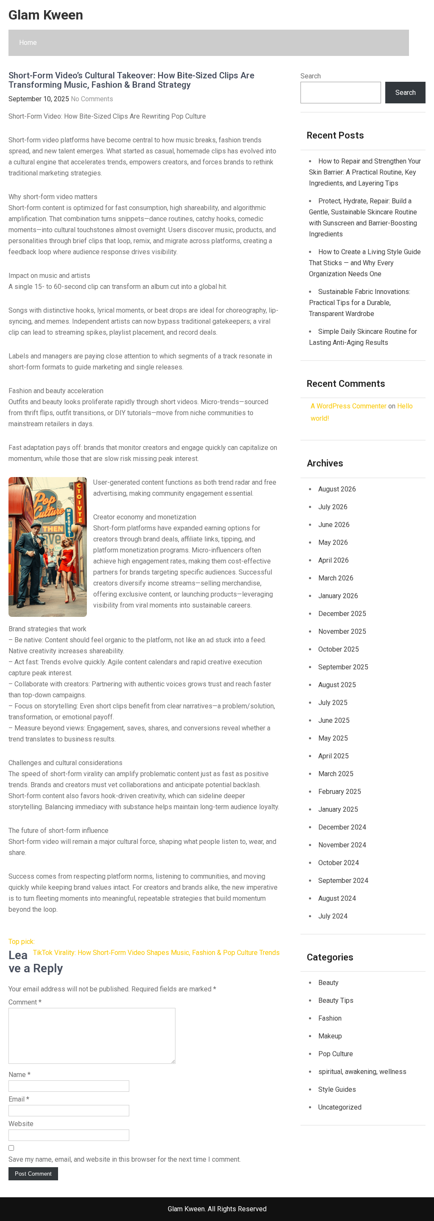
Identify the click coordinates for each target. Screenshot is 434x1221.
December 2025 (342, 614)
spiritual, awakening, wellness (362, 1072)
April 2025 (333, 756)
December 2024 (342, 827)
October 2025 (338, 649)
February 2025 (339, 792)
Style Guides (337, 1089)
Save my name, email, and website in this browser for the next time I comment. (124, 1159)
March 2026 (335, 578)
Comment (25, 1002)
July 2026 (333, 507)
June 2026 (334, 525)
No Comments (92, 99)
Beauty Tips (335, 1000)
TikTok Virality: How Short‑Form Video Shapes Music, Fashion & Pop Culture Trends (156, 953)
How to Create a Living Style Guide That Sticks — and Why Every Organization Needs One (365, 263)
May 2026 (333, 542)
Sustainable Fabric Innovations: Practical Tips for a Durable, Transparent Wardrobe (359, 303)
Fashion (330, 1018)
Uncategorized (340, 1107)
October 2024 (338, 863)
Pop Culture (335, 1054)
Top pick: (21, 942)
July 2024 (333, 916)
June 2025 (334, 720)
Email (18, 1099)
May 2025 (333, 738)
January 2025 (338, 809)
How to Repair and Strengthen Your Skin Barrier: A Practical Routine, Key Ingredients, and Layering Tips (365, 172)
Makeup (330, 1036)
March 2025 (335, 774)
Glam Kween (45, 15)
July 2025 (333, 703)
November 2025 (342, 631)
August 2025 (337, 685)
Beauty (328, 983)
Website (20, 1124)
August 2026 (337, 489)
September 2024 (343, 881)
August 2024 (337, 898)
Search (310, 76)
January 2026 (338, 596)
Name (19, 1075)
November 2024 (342, 845)
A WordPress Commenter (349, 406)
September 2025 (343, 667)
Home (28, 43)
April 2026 (333, 560)
